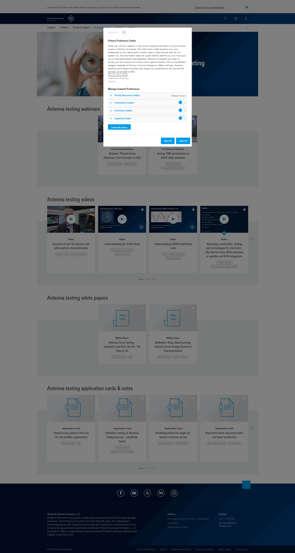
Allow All (167, 140)
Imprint (112, 81)
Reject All (183, 140)
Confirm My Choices (119, 127)
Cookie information (118, 75)
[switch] (181, 102)
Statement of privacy (119, 78)
